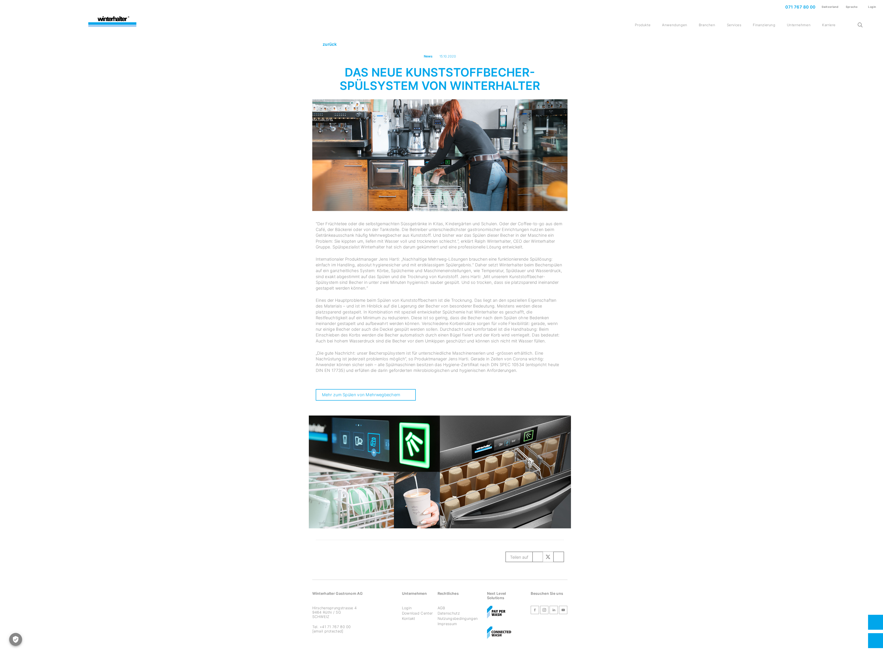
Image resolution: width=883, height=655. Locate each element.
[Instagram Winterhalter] (544, 611)
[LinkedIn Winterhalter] (554, 611)
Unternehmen (799, 25)
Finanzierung (764, 25)
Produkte (643, 25)
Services (734, 25)
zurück (329, 44)
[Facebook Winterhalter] (535, 611)
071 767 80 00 (800, 7)
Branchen (707, 25)
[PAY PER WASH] (496, 613)
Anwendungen (674, 25)
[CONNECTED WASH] (499, 633)
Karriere (829, 25)
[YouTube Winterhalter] (563, 611)
